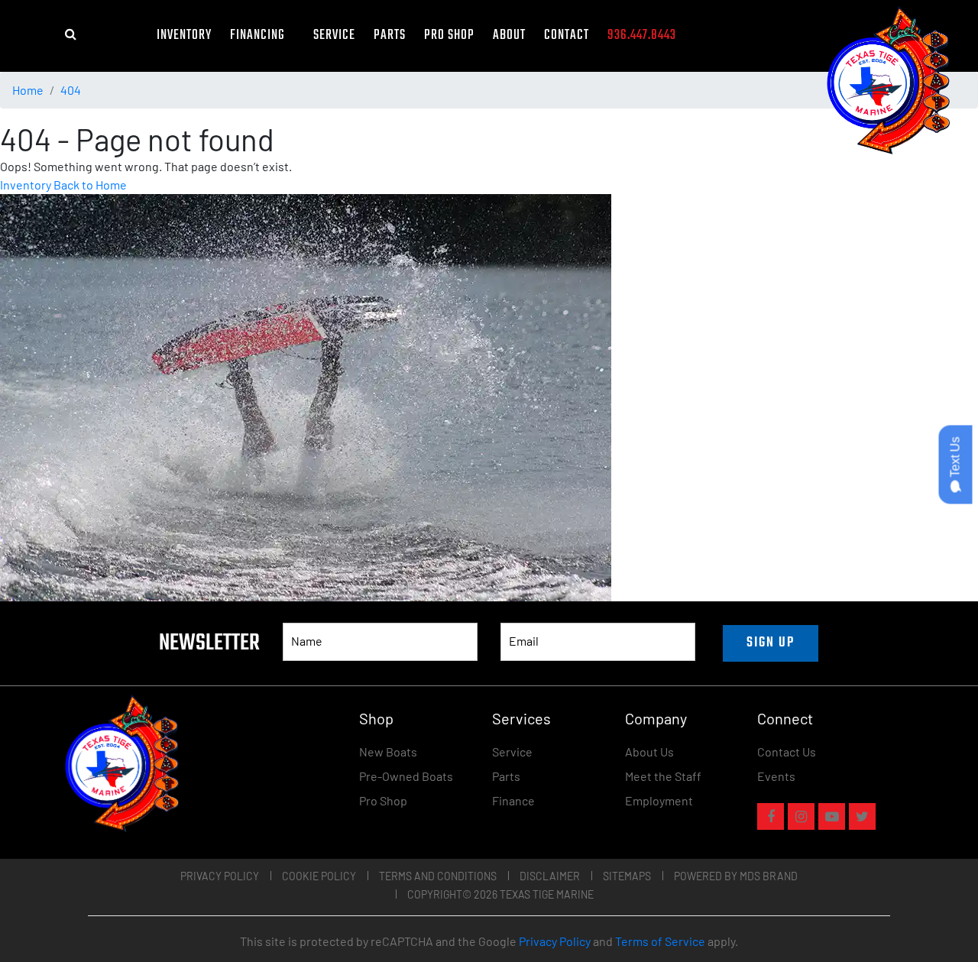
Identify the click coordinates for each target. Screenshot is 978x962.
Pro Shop (449, 35)
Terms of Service (660, 941)
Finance (513, 800)
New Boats (388, 751)
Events (776, 776)
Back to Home (90, 184)
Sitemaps (627, 876)
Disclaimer (550, 876)
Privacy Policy (219, 876)
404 (70, 90)
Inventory (184, 35)
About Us (649, 751)
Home (28, 90)
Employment (659, 800)
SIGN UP (770, 643)
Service (334, 35)
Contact (566, 35)
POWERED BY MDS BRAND (736, 876)
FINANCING (262, 35)
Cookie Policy (319, 876)
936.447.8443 (641, 35)
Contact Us (786, 751)
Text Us (955, 458)
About (509, 35)
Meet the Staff (663, 776)
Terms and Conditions (438, 876)
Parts (390, 35)
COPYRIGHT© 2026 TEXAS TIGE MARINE (500, 894)
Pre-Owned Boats (406, 776)
